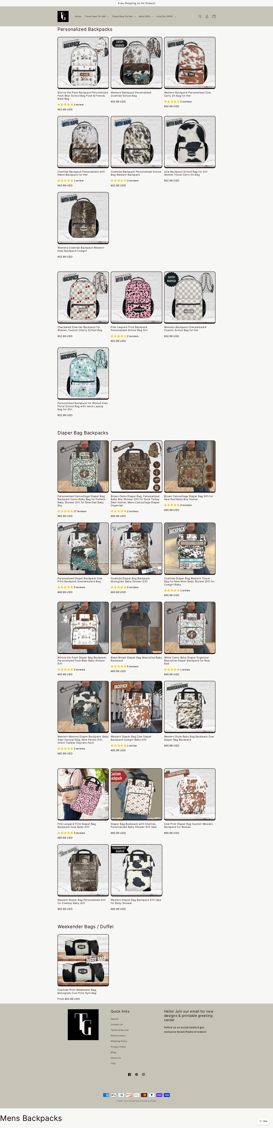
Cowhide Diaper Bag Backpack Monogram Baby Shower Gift (130, 580)
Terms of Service (120, 1030)
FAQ (113, 1063)
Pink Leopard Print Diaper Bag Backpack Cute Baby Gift (77, 825)
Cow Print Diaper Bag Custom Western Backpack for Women (188, 825)
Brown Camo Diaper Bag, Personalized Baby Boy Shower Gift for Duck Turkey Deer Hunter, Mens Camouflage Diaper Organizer (135, 501)
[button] (96, 16)
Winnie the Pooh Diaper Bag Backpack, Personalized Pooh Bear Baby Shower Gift (82, 660)
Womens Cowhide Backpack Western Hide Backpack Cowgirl (81, 249)
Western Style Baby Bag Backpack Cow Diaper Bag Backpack (189, 738)
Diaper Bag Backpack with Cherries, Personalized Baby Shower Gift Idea (134, 825)
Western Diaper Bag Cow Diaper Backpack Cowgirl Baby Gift (131, 738)
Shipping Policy (119, 1041)
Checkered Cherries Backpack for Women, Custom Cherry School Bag (80, 329)
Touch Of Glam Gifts (132, 1101)
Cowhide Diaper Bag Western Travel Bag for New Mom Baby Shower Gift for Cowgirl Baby (189, 581)
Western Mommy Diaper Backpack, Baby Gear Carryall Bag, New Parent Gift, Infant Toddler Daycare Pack (83, 739)
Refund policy (118, 1035)
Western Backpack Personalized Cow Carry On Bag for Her (187, 94)
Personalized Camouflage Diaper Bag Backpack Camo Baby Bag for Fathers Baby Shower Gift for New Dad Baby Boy (81, 501)
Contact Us (117, 1024)
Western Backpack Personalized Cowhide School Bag (131, 94)
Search (114, 1019)
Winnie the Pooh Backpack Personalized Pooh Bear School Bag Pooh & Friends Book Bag (83, 95)
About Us (116, 1058)
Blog (113, 1052)
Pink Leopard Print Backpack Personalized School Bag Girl (129, 329)
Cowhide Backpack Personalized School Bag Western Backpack (136, 173)
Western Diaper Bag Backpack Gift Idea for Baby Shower (136, 901)
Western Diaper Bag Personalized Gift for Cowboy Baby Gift (82, 901)
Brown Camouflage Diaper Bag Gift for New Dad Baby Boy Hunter (188, 498)
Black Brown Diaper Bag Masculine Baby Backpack (136, 659)
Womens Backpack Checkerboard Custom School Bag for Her (185, 329)
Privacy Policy (118, 1047)
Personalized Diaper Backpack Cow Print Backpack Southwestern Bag (80, 580)
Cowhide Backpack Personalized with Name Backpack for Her (81, 173)
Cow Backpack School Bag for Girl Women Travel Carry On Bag (186, 173)
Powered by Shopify (148, 1101)
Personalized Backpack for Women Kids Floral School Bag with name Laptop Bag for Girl (83, 406)
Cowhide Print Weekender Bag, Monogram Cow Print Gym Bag (77, 991)
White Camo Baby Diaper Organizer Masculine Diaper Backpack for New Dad (187, 660)
